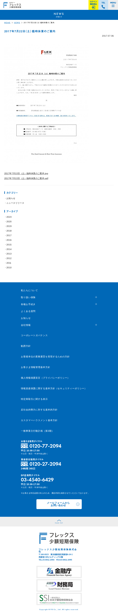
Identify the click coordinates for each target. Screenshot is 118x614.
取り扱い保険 (28, 297)
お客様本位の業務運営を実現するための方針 (45, 356)
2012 (9, 258)
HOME (7, 22)
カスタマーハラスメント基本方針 (39, 420)
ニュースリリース (15, 203)
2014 (9, 249)
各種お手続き (28, 304)
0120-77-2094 (45, 446)
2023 (9, 217)
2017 (9, 235)
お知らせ (10, 198)
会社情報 (26, 325)
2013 (9, 253)
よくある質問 (28, 311)
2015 (9, 244)
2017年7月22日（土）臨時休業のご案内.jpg (26, 173)
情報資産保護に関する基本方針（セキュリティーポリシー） (54, 388)
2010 (9, 267)
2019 (9, 226)
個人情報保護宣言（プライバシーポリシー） (45, 377)
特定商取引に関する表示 (34, 399)
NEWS (17, 22)
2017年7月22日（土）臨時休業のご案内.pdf (26, 178)
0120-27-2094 (45, 464)
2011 (8, 263)
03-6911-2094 (48, 560)
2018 (9, 231)
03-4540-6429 (37, 479)
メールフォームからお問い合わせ (58, 504)
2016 (9, 240)
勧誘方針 (26, 346)
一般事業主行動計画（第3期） (37, 431)
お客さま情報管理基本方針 (35, 367)
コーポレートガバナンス (34, 335)
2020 (9, 221)
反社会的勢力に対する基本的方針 (39, 409)
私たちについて (29, 290)
